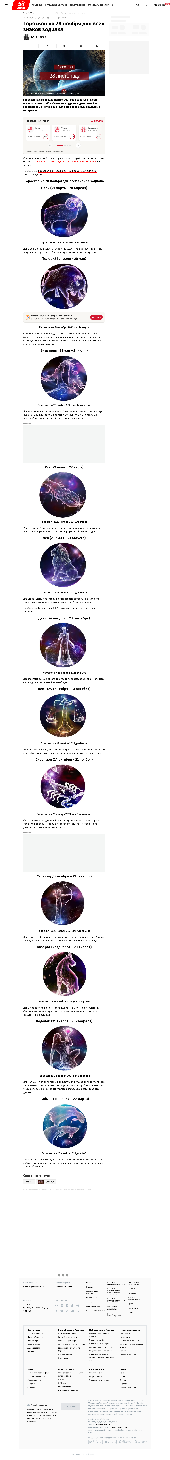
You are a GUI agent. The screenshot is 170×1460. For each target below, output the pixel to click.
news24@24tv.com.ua (33, 1286)
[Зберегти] (97, 46)
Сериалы (31, 1387)
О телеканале (91, 1297)
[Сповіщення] (147, 5)
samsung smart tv (141, 1441)
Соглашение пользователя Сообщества (113, 1308)
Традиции (37, 5)
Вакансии (132, 1293)
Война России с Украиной (71, 1330)
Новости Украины (35, 1337)
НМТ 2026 (62, 1383)
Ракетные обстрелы (67, 1333)
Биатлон (123, 1384)
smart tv (125, 1441)
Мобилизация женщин (99, 1344)
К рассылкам (70, 1406)
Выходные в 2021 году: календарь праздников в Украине (59, 610)
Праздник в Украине (56, 5)
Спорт (123, 1369)
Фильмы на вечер (35, 1380)
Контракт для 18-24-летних (101, 1347)
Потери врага (64, 1358)
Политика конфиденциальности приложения (116, 1300)
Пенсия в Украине (128, 1354)
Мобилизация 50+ (97, 1340)
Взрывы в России (65, 1354)
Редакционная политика (92, 1292)
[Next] (78, 145)
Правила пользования (95, 1311)
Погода (30, 1351)
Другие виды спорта (129, 1387)
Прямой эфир (33, 1340)
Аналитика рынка (97, 1373)
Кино (30, 1369)
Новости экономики (130, 1330)
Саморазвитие (64, 1387)
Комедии (31, 1384)
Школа (61, 1379)
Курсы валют (125, 1337)
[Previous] (50, 145)
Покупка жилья (95, 1376)
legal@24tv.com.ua (119, 1427)
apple (110, 1441)
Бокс (122, 1373)
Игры (130, 1312)
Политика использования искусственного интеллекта (113, 1291)
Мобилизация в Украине (101, 1330)
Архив (130, 1304)
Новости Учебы (66, 1369)
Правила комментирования (114, 1315)
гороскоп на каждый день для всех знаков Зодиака (65, 161)
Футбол (123, 1376)
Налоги (123, 1351)
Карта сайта (133, 1308)
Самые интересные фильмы (39, 1373)
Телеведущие (91, 1302)
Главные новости (35, 1333)
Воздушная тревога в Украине (71, 1344)
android (95, 1441)
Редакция (90, 1287)
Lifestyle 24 (28, 13)
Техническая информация (133, 1283)
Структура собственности (134, 1298)
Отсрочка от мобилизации (100, 1351)
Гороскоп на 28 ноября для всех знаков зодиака (65, 13)
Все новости (33, 1330)
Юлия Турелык (38, 37)
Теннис (123, 1380)
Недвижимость (97, 1369)
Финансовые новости (129, 1340)
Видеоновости (33, 1344)
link (56, 1305)
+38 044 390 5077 (64, 1286)
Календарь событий (98, 5)
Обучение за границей (68, 1390)
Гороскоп (39, 13)
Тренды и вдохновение (99, 1380)
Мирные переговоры (67, 1340)
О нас (88, 1283)
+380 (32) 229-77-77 (103, 1425)
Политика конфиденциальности (116, 1283)
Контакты (132, 1289)
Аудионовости (33, 1348)
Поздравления (77, 5)
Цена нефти (125, 1333)
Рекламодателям (93, 1306)
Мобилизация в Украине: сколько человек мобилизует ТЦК (102, 1357)
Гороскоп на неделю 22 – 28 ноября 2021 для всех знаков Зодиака (60, 172)
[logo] (21, 5)
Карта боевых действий (68, 1337)
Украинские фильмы (36, 1376)
